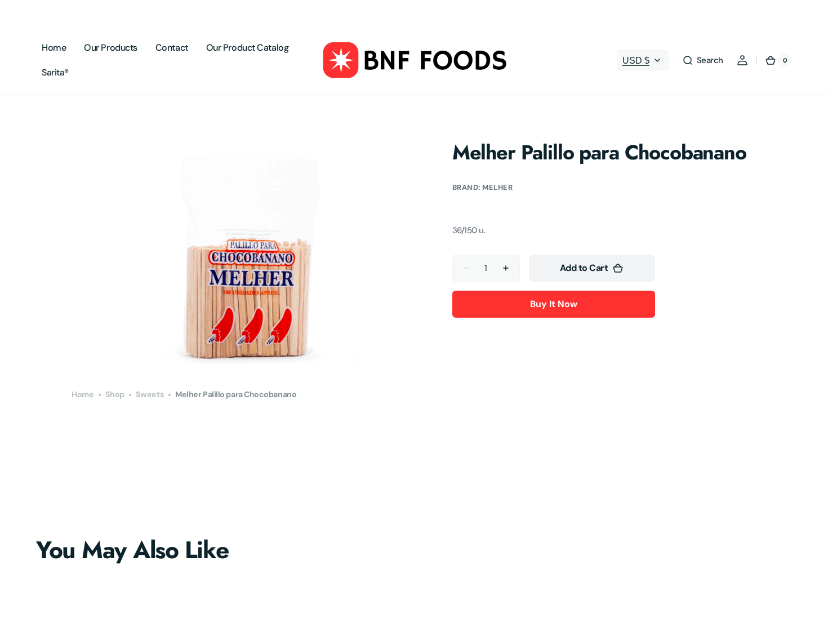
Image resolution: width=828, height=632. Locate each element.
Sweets (150, 394)
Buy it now (553, 304)
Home (83, 394)
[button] (702, 60)
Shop (114, 394)
